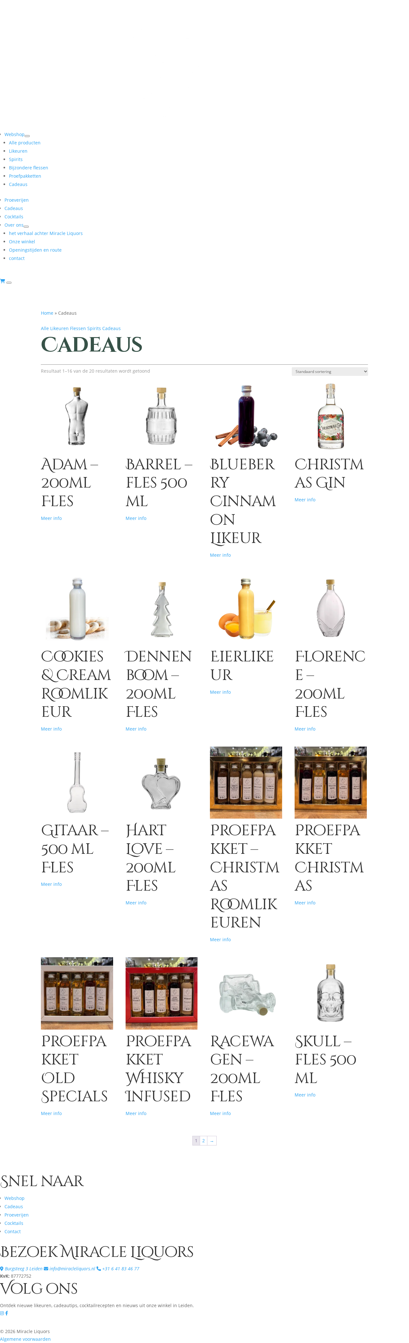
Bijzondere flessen (28, 168)
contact (17, 258)
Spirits (16, 159)
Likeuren (18, 151)
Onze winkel (22, 242)
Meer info (51, 518)
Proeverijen (16, 200)
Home (47, 313)
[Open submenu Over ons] (26, 227)
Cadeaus (18, 184)
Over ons (14, 225)
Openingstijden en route (35, 250)
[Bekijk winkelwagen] (3, 281)
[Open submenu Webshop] (27, 136)
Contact (12, 1231)
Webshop (14, 134)
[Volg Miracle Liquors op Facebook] (6, 1313)
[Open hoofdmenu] (9, 283)
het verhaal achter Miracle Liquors (46, 233)
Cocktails (13, 217)
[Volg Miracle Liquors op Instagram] (2, 1313)
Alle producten (25, 143)
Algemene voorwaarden (25, 1339)
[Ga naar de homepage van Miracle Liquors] (160, 126)
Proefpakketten (25, 176)
